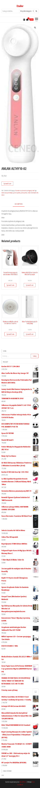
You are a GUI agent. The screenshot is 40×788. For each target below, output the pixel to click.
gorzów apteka (16, 193)
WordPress (23, 782)
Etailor (20, 6)
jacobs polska (24, 193)
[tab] (20, 204)
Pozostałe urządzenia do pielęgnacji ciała (24, 190)
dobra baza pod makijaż (7, 193)
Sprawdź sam (7, 183)
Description (18, 204)
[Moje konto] (24, 19)
